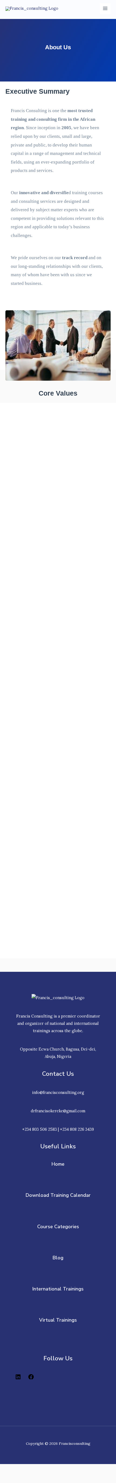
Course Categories (58, 1226)
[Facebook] (31, 1378)
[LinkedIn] (18, 1378)
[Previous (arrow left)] (11, 1479)
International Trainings (58, 1289)
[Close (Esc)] (79, 1469)
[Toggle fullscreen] (33, 1469)
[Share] (56, 1469)
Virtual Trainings (58, 1320)
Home (58, 1164)
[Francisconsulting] (31, 8)
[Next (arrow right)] (33, 1479)
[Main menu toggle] (105, 8)
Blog (58, 1257)
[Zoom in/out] (11, 1469)
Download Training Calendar (58, 1195)
